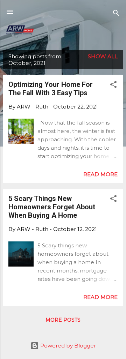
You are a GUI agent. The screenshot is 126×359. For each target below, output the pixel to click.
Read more (100, 174)
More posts (63, 320)
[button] (113, 85)
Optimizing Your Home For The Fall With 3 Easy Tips (50, 88)
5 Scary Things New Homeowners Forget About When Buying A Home (51, 206)
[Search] (116, 14)
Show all (103, 56)
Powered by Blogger (67, 345)
